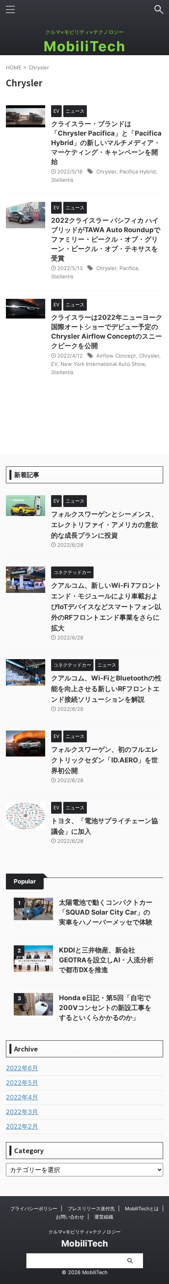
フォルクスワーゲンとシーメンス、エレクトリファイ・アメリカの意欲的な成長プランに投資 (104, 524)
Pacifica (128, 268)
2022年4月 (22, 1097)
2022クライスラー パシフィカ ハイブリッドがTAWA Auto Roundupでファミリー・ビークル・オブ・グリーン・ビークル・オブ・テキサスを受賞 (105, 239)
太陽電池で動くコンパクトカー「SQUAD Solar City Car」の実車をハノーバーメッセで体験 (105, 912)
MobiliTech (85, 46)
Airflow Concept (116, 355)
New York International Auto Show (103, 364)
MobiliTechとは (142, 1208)
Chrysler (106, 171)
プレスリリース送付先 (91, 1208)
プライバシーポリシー (33, 1208)
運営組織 (103, 1217)
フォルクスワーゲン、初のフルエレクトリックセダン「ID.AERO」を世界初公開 (104, 760)
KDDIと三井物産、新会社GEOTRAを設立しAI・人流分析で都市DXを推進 (106, 960)
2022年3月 (22, 1112)
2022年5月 (22, 1082)
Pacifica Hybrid (137, 171)
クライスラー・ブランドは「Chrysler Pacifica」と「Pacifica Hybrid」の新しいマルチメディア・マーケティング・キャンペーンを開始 (106, 143)
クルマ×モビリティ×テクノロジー (84, 1232)
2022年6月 (22, 1068)
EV (54, 364)
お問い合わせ (70, 1217)
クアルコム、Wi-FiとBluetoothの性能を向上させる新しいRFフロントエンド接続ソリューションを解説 (106, 688)
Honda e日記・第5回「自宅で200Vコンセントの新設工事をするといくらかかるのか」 (105, 1007)
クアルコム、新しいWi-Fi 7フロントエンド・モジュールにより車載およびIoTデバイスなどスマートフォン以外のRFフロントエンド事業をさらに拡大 (106, 606)
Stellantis (62, 180)
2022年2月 (22, 1126)
